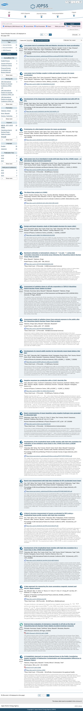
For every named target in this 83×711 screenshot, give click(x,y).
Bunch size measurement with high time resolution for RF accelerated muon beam (52, 480)
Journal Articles (41, 14)
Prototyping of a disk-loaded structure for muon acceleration (45, 129)
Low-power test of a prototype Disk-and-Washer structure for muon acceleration (52, 45)
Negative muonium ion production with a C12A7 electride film (45, 380)
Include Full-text (76, 26)
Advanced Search (73, 29)
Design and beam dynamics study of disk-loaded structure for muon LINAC (50, 226)
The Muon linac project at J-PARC (35, 192)
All (9, 13)
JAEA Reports (25, 14)
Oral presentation (57, 14)
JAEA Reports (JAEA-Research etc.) (14, 26)
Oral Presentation (40, 26)
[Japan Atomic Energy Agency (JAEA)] (4, 5)
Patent (74, 13)
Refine (9, 54)
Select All (23, 40)
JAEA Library (78, 706)
